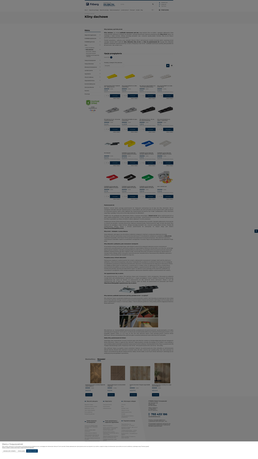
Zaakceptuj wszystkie (32, 450)
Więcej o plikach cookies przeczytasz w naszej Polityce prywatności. (18, 447)
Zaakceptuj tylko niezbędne (9, 450)
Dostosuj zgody (21, 450)
